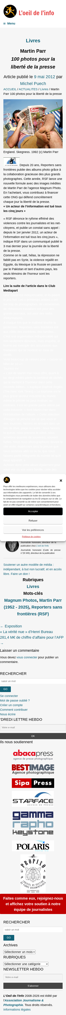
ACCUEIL (9, 89)
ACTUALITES (28, 89)
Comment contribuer (14, 709)
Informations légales (17, 1009)
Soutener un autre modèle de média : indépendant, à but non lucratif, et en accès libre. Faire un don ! (32, 569)
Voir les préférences (33, 529)
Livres (33, 40)
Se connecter (9, 696)
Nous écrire (8, 714)
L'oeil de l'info (42, 546)
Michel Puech (33, 83)
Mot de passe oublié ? (15, 700)
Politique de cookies (31, 536)
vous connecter (27, 657)
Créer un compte (11, 705)
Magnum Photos (20, 600)
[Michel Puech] (12, 551)
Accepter (33, 511)
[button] (61, 480)
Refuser (33, 520)
